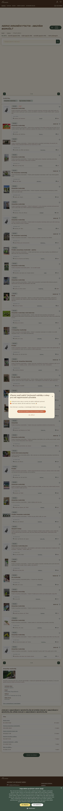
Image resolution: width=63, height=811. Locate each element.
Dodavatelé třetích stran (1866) (33, 795)
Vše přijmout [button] (25, 804)
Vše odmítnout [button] (37, 804)
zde (45, 407)
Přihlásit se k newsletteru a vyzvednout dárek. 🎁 (31, 411)
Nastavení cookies (26, 801)
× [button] (61, 788)
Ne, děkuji (32, 415)
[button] (31, 808)
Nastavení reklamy (36, 800)
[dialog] (31, 798)
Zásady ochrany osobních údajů (38, 801)
